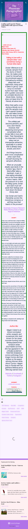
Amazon (14, 208)
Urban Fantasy (5, 417)
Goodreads (7, 208)
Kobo (16, 210)
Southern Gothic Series (7, 414)
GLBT (18, 408)
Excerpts (4, 408)
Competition (21, 405)
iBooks (11, 210)
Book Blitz (13, 405)
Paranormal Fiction (15, 411)
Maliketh (17, 526)
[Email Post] (2, 402)
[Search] (26, 3)
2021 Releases (5, 405)
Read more (24, 476)
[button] (26, 24)
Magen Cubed (5, 411)
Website (8, 374)
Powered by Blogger (15, 523)
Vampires (13, 417)
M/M (23, 408)
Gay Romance (11, 408)
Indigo (21, 210)
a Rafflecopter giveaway (14, 384)
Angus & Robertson (14, 211)
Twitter (9, 376)
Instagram (17, 376)
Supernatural (18, 414)
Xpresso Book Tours (7, 420)
